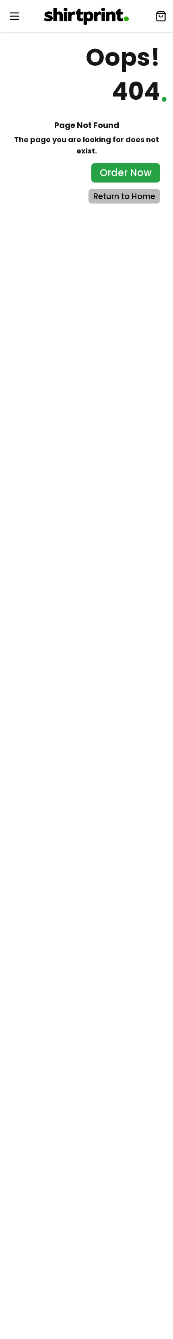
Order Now (126, 172)
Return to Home (124, 196)
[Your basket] (161, 16)
